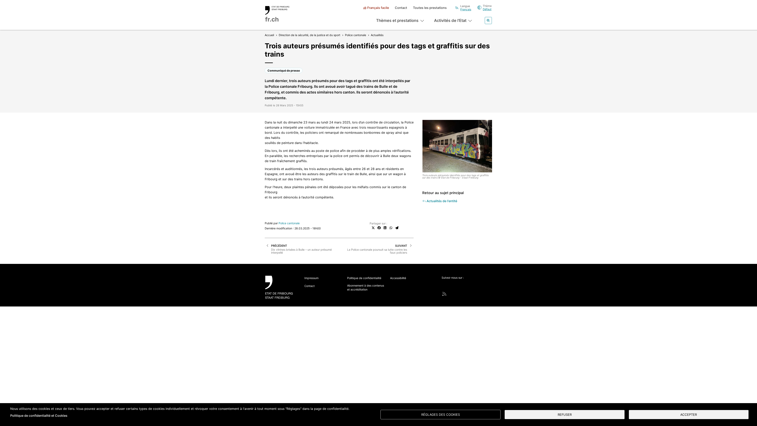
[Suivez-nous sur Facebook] (454, 284)
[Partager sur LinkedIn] (385, 227)
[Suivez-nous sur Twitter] (444, 284)
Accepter (688, 415)
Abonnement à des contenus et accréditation (365, 287)
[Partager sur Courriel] (396, 227)
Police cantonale (289, 223)
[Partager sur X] (373, 227)
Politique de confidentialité (364, 278)
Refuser (565, 415)
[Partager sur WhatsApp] (390, 227)
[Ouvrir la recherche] (488, 20)
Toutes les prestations (430, 8)
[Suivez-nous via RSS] (444, 294)
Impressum (311, 278)
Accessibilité (398, 278)
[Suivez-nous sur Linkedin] (465, 284)
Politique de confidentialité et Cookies (38, 416)
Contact (401, 8)
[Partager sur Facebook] (379, 227)
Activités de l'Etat (450, 20)
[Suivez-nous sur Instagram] (476, 284)
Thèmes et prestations (397, 20)
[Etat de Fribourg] (280, 287)
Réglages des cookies (440, 415)
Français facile (378, 8)
